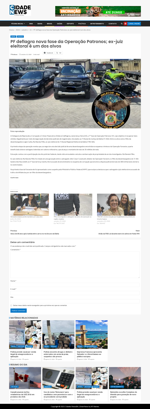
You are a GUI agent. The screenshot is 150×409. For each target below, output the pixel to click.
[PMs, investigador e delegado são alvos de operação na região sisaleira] (74, 205)
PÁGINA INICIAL (17, 24)
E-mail (13, 289)
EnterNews (84, 406)
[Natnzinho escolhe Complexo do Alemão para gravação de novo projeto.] (125, 378)
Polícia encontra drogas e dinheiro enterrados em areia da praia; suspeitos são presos (58, 354)
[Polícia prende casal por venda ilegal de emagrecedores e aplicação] (25, 334)
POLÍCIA (20, 36)
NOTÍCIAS (21, 346)
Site (11, 297)
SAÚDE (59, 24)
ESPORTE (70, 24)
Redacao (15, 54)
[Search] (121, 23)
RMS (31, 24)
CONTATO (113, 24)
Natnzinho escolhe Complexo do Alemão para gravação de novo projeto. (123, 394)
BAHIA (40, 24)
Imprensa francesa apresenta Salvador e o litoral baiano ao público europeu (89, 354)
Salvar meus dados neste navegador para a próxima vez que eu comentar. (40, 305)
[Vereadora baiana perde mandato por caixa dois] (31, 205)
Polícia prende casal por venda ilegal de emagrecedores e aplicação (23, 354)
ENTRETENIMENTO (97, 24)
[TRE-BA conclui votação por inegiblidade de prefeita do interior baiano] (117, 205)
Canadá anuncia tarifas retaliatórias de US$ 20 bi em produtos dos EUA (22, 394)
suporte (26, 359)
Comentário (15, 249)
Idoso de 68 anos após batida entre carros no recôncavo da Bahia (34, 232)
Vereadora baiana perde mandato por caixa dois (26, 217)
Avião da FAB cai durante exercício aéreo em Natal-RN (119, 232)
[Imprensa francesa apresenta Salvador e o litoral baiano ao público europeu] (92, 334)
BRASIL (49, 24)
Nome (13, 281)
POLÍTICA (82, 24)
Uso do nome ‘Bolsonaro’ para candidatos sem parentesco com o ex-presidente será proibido (58, 394)
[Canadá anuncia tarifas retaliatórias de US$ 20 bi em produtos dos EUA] (25, 378)
